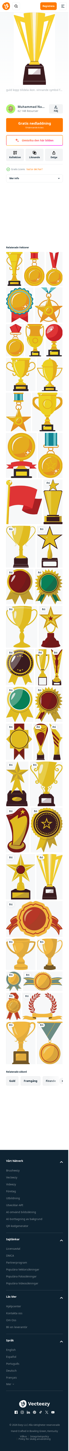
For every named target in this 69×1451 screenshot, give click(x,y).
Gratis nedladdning (34, 125)
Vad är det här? (34, 169)
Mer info (14, 178)
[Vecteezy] (6, 6)
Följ (56, 111)
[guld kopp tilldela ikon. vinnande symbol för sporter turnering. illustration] (15, 671)
